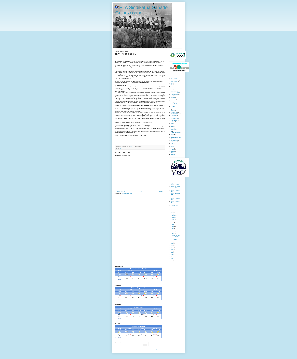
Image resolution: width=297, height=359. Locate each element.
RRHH (172, 143)
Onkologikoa (173, 129)
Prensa (172, 134)
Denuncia (173, 97)
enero (173, 233)
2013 (172, 243)
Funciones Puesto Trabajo (176, 108)
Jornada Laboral (174, 120)
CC (171, 86)
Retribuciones (173, 141)
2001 (172, 260)
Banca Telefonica (174, 78)
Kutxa (172, 123)
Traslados (173, 151)
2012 (172, 245)
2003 (172, 256)
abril (173, 228)
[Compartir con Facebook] (140, 146)
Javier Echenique (174, 118)
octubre (173, 219)
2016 (172, 212)
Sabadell (172, 146)
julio (173, 222)
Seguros (172, 148)
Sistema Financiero (175, 184)
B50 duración (173, 204)
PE (171, 131)
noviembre (174, 217)
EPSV (172, 102)
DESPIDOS (173, 99)
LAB (171, 124)
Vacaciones (173, 154)
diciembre (174, 215)
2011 (172, 247)
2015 (172, 214)
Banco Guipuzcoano (175, 80)
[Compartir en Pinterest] (141, 146)
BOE (171, 83)
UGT (171, 152)
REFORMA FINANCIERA (176, 137)
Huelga (172, 117)
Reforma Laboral (174, 140)
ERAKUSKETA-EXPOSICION (174, 104)
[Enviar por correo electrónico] (135, 146)
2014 (172, 242)
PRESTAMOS (173, 135)
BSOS (172, 84)
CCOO (172, 88)
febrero (173, 231)
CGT (171, 89)
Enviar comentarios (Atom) (126, 193)
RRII (171, 145)
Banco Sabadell (174, 81)
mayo (173, 226)
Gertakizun (173, 110)
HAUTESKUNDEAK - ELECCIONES (176, 236)
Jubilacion (173, 121)
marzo (173, 230)
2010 (172, 249)
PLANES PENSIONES (175, 132)
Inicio (141, 191)
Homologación (174, 115)
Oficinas (172, 128)
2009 (172, 251)
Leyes (172, 126)
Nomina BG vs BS (174, 205)
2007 (172, 252)
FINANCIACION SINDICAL (175, 239)
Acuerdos (173, 77)
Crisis (172, 95)
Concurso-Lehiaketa (175, 92)
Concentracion (174, 91)
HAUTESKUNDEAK (175, 113)
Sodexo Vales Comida (175, 186)
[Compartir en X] (138, 146)
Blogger (156, 349)
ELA (120, 148)
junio (173, 224)
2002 (172, 258)
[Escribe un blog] (137, 146)
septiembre (174, 221)
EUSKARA (173, 106)
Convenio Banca (174, 94)
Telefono (172, 149)
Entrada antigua (161, 191)
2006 (172, 254)
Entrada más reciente (120, 191)
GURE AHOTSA (174, 112)
